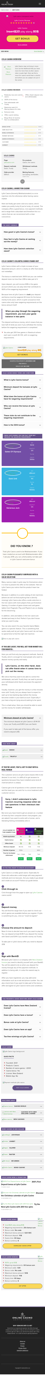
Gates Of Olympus (13, 452)
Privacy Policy (23, 1348)
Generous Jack (12, 508)
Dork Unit (13, 479)
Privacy (22, 1346)
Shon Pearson (8, 73)
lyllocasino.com (9, 162)
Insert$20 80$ (14, 1225)
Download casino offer (22, 1246)
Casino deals (5, 10)
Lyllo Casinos (37, 893)
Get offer (22, 1286)
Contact (22, 1343)
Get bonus (22, 38)
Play (21, 858)
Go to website (22, 45)
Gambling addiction (22, 1350)
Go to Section (38, 51)
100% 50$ (11, 1263)
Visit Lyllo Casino (22, 1087)
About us (22, 1341)
